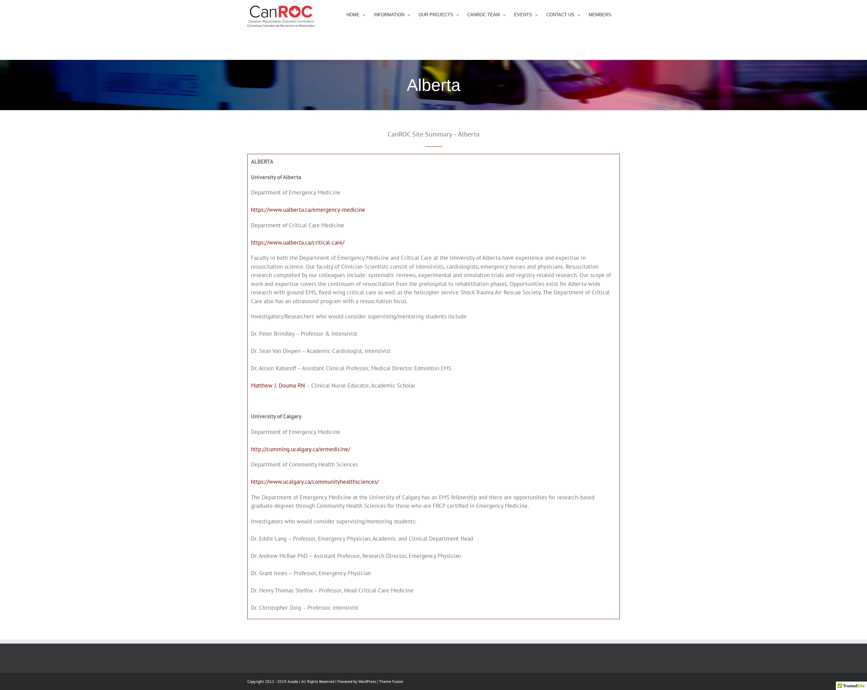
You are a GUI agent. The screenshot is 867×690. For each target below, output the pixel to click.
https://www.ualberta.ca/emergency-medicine (308, 209)
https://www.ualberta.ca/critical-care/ (297, 242)
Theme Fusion (391, 681)
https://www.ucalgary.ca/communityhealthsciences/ (315, 481)
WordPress (367, 681)
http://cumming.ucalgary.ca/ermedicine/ (300, 449)
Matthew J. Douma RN (278, 385)
